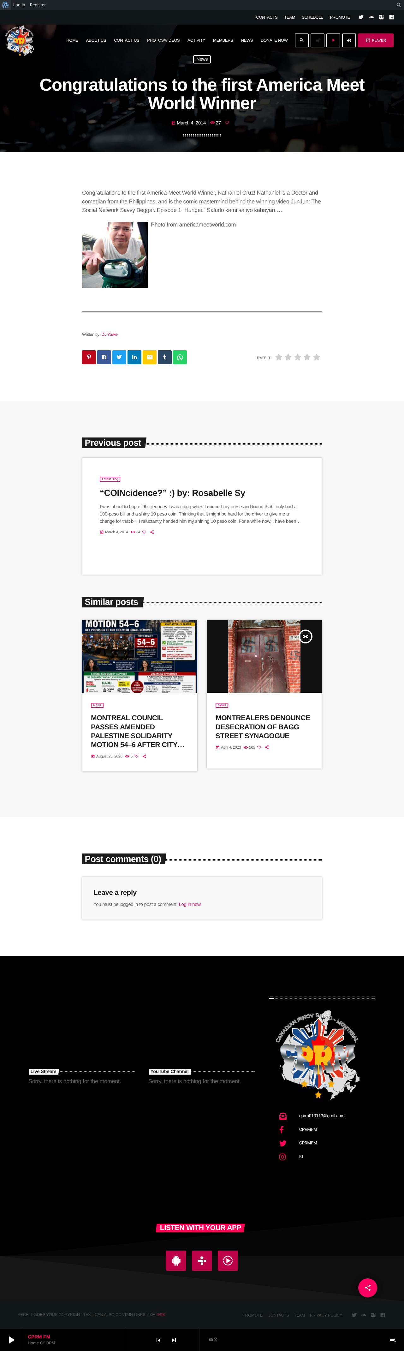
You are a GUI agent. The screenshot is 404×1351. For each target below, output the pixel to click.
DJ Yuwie (110, 334)
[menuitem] (5, 5)
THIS (160, 1314)
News (202, 59)
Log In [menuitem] (19, 5)
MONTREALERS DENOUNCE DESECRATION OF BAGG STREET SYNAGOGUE (263, 727)
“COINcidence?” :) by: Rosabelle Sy (172, 493)
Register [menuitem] (38, 5)
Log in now (190, 904)
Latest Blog (110, 479)
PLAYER (375, 40)
